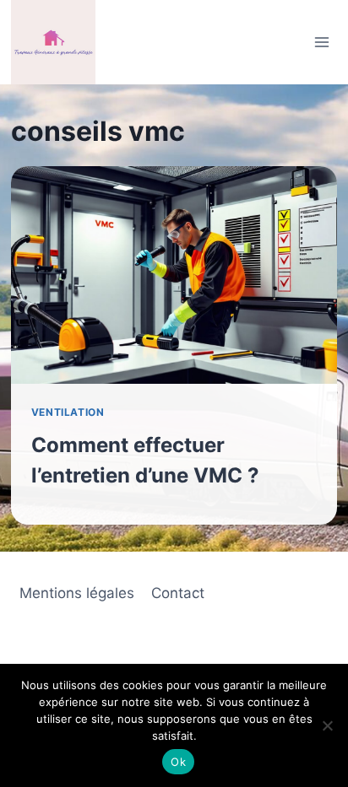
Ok (178, 761)
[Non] (326, 725)
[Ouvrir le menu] (321, 42)
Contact (177, 593)
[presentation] (174, 275)
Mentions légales (76, 593)
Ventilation (68, 412)
